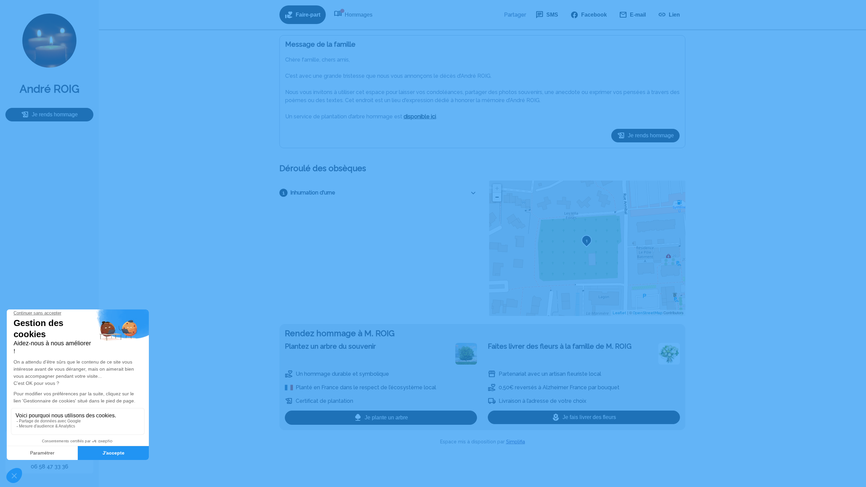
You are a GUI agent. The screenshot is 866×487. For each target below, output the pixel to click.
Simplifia (515, 441)
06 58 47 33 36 (49, 466)
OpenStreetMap (647, 313)
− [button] (497, 197)
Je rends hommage (55, 114)
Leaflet (619, 313)
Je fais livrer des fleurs (589, 417)
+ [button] (497, 188)
